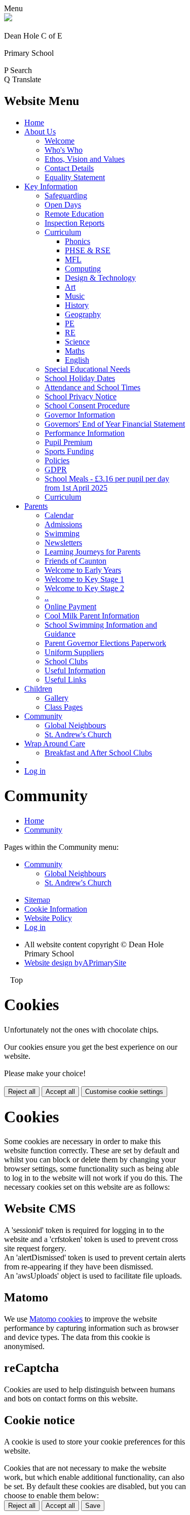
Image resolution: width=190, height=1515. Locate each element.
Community (43, 716)
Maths (75, 351)
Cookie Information (55, 909)
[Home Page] (8, 18)
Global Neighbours (75, 725)
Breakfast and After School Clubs (98, 752)
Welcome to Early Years (83, 570)
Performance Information (85, 433)
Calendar (59, 515)
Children (38, 688)
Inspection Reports (74, 223)
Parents (36, 506)
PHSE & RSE (87, 250)
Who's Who (64, 150)
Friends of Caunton (75, 561)
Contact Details (69, 168)
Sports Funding (69, 451)
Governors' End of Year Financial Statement (115, 424)
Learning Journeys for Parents (92, 551)
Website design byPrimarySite (75, 962)
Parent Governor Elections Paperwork (105, 643)
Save (92, 1505)
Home (34, 122)
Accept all (60, 1091)
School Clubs (66, 661)
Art (70, 287)
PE (69, 323)
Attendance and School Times (92, 387)
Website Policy (48, 918)
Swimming (62, 533)
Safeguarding (66, 195)
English (77, 360)
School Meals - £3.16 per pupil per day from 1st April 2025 (107, 483)
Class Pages (64, 707)
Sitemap (37, 900)
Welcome (59, 140)
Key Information (51, 186)
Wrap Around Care (54, 743)
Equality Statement (75, 177)
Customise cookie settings (124, 1091)
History (77, 305)
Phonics (77, 241)
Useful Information (75, 670)
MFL (73, 259)
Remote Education (74, 214)
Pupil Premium (68, 442)
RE (70, 332)
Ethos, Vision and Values (85, 159)
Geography (83, 314)
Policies (57, 460)
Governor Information (80, 414)
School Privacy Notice (81, 396)
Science (77, 341)
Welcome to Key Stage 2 (84, 588)
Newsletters (63, 542)
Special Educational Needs (87, 369)
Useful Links (65, 679)
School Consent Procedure (87, 405)
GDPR (56, 469)
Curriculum (63, 232)
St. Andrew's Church (78, 734)
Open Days (63, 204)
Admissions (63, 524)
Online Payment (70, 606)
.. (47, 597)
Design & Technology (100, 277)
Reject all (21, 1091)
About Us (40, 131)
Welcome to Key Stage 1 (84, 579)
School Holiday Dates (80, 378)
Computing (83, 268)
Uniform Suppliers (74, 652)
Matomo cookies (56, 1319)
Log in (35, 771)
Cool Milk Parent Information (92, 615)
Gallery (56, 698)
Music (75, 296)
